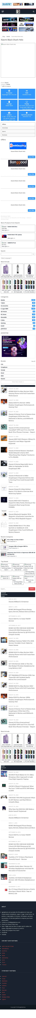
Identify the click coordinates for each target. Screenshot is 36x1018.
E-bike (17, 320)
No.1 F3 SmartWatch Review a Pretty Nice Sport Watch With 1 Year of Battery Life (22, 891)
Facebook (4, 932)
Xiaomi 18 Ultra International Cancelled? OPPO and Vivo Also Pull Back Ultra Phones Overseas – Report (22, 430)
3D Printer (17, 311)
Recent (3, 766)
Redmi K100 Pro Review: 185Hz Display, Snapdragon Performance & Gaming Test (21, 405)
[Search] (33, 11)
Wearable (17, 317)
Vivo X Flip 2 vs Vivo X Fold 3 (15, 539)
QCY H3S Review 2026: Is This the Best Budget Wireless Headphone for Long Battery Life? (21, 666)
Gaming (17, 323)
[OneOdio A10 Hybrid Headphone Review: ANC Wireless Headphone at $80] (4, 877)
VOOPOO (4, 951)
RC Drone (17, 314)
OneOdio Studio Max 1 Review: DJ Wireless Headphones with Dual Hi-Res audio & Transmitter (21, 868)
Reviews (4, 135)
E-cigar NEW (17, 308)
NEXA (3, 955)
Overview (5, 128)
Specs (4, 131)
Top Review (4, 594)
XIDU (2, 376)
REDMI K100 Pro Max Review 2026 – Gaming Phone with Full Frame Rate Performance (21, 393)
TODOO (4, 964)
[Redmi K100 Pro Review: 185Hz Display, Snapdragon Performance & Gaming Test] (4, 402)
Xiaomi (17, 223)
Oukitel (4, 994)
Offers (4, 124)
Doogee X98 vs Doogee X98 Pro (18, 546)
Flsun (3, 988)
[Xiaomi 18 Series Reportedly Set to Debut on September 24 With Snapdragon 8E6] (4, 463)
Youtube (4, 934)
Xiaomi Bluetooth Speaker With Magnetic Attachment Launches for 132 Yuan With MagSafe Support (21, 516)
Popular (3, 593)
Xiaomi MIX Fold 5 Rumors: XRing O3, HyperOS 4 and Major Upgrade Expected (22, 441)
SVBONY (4, 976)
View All (33, 361)
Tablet (17, 303)
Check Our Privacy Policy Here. (10, 924)
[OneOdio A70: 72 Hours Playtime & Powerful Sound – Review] (4, 856)
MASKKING (5, 958)
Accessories (17, 306)
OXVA (3, 953)
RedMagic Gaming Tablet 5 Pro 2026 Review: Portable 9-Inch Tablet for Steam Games (21, 643)
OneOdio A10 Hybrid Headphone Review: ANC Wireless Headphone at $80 (22, 880)
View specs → (5, 230)
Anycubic (4, 990)
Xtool (2, 373)
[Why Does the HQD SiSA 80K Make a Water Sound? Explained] (4, 808)
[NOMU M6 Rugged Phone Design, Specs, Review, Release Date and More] (4, 608)
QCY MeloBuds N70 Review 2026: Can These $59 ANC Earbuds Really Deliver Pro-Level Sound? (22, 677)
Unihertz (4, 985)
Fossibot (4, 983)
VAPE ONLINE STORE (8, 946)
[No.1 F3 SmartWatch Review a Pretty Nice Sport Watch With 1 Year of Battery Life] (4, 888)
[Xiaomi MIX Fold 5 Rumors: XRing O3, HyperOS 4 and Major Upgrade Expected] (4, 438)
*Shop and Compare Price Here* (10, 930)
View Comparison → (12, 541)
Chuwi (3, 978)
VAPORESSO (5, 948)
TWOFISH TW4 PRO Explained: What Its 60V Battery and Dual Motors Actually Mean (22, 800)
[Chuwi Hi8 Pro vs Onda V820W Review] (4, 618)
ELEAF (17, 326)
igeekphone (22, 1007)
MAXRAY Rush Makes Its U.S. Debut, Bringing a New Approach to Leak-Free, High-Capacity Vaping (21, 777)
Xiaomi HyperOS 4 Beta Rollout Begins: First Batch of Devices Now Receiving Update (21, 491)
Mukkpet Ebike (6, 997)
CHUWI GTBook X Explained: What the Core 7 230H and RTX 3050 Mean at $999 (21, 788)
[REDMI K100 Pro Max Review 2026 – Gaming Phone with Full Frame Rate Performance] (4, 390)
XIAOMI (3, 386)
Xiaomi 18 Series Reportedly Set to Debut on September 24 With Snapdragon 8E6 (21, 466)
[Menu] (3, 11)
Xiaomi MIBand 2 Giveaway (19, 602)
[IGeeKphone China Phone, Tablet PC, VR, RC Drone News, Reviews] (18, 11)
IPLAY (3, 962)
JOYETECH (17, 329)
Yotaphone (4, 367)
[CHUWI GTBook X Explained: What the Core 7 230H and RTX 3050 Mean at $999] (4, 785)
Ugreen (4, 999)
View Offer (31, 157)
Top (2, 769)
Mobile (8, 84)
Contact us (5, 922)
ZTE (2, 364)
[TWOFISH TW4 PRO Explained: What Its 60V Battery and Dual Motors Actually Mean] (4, 796)
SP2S (3, 960)
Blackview (4, 981)
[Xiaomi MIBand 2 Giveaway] (4, 600)
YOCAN (3, 370)
